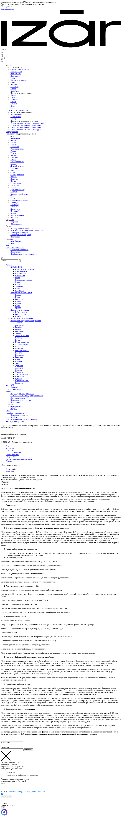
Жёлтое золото (16, 114)
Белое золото (15, 117)
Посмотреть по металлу (20, 310)
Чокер (12, 106)
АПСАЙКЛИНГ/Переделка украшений (26, 230)
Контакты (10, 448)
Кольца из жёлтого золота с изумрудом (26, 130)
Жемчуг (13, 153)
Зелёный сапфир (22, 336)
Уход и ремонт (11, 457)
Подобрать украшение (15, 248)
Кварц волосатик (17, 162)
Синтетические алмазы (19, 69)
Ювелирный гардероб (19, 233)
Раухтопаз (14, 185)
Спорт (13, 89)
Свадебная (14, 91)
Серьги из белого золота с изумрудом (25, 125)
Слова (12, 82)
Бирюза (13, 145)
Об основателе (16, 224)
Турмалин (14, 198)
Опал (12, 172)
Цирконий (14, 211)
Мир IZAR (10, 220)
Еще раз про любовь (18, 80)
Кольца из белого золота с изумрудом (25, 127)
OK (3, 808)
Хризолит (14, 205)
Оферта (9, 461)
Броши (13, 108)
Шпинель (14, 217)
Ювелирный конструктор (20, 235)
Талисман (14, 87)
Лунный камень (16, 166)
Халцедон (14, 202)
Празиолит (14, 179)
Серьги (13, 102)
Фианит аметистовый (19, 200)
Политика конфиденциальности (19, 459)
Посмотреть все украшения (17, 110)
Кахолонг (14, 157)
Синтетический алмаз (19, 194)
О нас (8, 446)
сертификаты (15, 241)
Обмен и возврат (12, 455)
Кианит (13, 164)
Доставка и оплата (13, 452)
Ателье (8, 226)
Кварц (13, 160)
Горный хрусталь (17, 149)
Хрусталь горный (22, 374)
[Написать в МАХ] (61, 812)
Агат (12, 136)
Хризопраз (14, 207)
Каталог (9, 265)
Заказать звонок (7, 9)
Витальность (15, 74)
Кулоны (13, 104)
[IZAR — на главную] (61, 47)
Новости (9, 450)
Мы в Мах (10, 471)
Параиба (13, 177)
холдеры (13, 243)
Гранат (13, 151)
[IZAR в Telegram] (2, 55)
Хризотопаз (15, 209)
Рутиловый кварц (17, 190)
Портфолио (15, 237)
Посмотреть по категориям (21, 293)
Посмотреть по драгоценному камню (25, 321)
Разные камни (16, 183)
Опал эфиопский (17, 175)
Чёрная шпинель (22, 381)
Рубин (13, 187)
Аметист (14, 140)
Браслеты (14, 99)
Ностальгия (15, 76)
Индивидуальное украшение (22, 228)
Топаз (12, 196)
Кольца (13, 95)
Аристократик (16, 72)
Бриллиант (14, 147)
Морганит (14, 168)
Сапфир (13, 192)
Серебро (13, 119)
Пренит (13, 181)
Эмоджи (13, 84)
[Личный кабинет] (2, 61)
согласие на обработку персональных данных (27, 792)
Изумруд (14, 155)
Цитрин (13, 213)
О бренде (14, 222)
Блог (8, 245)
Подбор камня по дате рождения (23, 254)
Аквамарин (15, 138)
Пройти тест (15, 252)
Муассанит (14, 170)
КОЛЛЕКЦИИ (16, 267)
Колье (12, 97)
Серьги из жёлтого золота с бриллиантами (27, 123)
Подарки (9, 239)
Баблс (12, 78)
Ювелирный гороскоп (19, 250)
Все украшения (12, 132)
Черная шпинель (17, 215)
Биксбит (13, 142)
